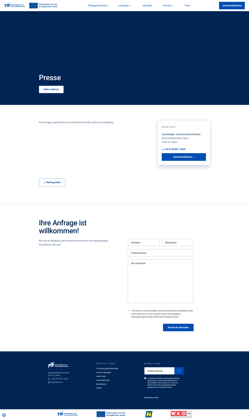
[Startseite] (14, 5)
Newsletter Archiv (151, 398)
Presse (99, 388)
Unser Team (101, 376)
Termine (167, 5)
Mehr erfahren (51, 89)
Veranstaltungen (103, 380)
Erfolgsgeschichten (98, 5)
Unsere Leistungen (103, 372)
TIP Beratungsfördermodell (107, 368)
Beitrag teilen (53, 182)
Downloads (101, 384)
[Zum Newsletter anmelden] (179, 370)
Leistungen (124, 5)
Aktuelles (147, 5)
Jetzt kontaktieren (232, 5)
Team (187, 5)
